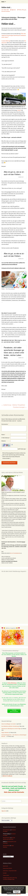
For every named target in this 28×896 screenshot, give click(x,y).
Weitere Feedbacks (7, 776)
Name (3, 434)
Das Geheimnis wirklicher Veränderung (10, 726)
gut (25, 9)
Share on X (21, 177)
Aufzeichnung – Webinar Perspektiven (13, 405)
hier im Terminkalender (15, 553)
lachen (19, 110)
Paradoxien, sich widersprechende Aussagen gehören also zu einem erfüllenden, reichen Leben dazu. (14, 352)
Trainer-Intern (6, 875)
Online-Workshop (12, 683)
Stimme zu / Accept (16, 892)
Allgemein (13, 9)
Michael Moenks (6, 829)
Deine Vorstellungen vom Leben (8, 724)
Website (3, 441)
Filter (23, 9)
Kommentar (5, 424)
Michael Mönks (6, 845)
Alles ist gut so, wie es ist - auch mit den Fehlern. (14, 173)
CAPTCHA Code (22, 449)
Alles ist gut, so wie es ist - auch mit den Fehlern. (14, 254)
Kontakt (4, 873)
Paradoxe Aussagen (20, 407)
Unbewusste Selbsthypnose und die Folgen (11, 728)
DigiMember (18, 894)
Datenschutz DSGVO (7, 868)
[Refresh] (12, 444)
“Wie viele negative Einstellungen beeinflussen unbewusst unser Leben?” (13, 35)
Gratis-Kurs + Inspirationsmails (10, 870)
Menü (2, 1)
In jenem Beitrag (5, 41)
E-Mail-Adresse (5, 437)
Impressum (5, 866)
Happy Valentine (5, 732)
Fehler (19, 9)
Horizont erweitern (5, 11)
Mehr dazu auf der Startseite (14, 792)
